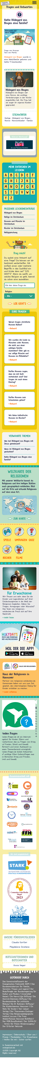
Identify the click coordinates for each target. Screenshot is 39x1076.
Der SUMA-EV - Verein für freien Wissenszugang (19, 1022)
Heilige (8, 118)
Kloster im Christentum (14, 228)
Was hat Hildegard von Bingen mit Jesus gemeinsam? (18, 442)
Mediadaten (16, 1037)
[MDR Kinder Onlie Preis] (19, 915)
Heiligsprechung (10, 232)
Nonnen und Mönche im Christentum (14, 222)
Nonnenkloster (18, 120)
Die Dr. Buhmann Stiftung (22, 1004)
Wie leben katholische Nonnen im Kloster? (18, 416)
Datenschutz (19, 1034)
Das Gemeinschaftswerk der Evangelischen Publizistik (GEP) (16, 982)
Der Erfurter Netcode (13, 1026)
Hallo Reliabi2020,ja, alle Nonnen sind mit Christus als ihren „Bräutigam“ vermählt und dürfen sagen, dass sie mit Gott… (13, 385)
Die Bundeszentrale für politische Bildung (17, 1001)
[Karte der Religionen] (19, 505)
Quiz (31, 540)
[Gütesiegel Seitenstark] (19, 867)
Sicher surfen (25, 1039)
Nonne (7, 120)
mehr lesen (9, 617)
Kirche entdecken (12, 721)
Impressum (7, 1034)
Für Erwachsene (30, 1037)
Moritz (14, 52)
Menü (34, 2)
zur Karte (19, 518)
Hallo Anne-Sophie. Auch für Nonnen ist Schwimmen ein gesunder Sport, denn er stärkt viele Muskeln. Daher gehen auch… (13, 403)
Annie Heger (19, 965)
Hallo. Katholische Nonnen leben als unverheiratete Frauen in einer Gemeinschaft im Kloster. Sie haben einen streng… (13, 421)
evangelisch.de (9, 1047)
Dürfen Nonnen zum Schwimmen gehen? (17, 398)
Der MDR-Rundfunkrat (12, 1021)
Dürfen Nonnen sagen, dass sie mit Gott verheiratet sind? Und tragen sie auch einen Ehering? (18, 376)
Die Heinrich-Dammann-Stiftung (19, 997)
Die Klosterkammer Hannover (15, 1006)
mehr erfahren (10, 692)
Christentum (19, 15)
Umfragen (19, 540)
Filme (19, 557)
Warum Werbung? (19, 136)
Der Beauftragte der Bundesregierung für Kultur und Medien (19, 991)
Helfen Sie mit (10, 1039)
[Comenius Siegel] (19, 890)
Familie (30, 120)
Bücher (7, 557)
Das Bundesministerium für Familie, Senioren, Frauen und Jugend (19, 986)
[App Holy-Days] (19, 640)
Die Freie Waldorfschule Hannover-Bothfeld (17, 1017)
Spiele (7, 540)
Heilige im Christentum (14, 217)
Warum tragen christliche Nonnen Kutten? (19, 323)
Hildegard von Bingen (13, 57)
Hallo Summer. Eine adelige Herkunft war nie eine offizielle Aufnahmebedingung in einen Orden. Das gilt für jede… (13, 359)
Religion (8, 291)
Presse (5, 1037)
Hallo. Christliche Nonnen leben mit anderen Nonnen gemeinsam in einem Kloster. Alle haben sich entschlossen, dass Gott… (13, 328)
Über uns (31, 1034)
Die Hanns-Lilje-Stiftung (20, 996)
